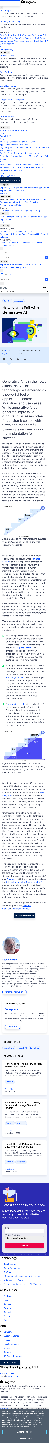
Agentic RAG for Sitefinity (36, 35)
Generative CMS (32, 38)
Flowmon (14, 156)
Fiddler (38, 164)
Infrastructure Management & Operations (22, 1276)
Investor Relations (8, 242)
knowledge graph (16, 704)
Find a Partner (6, 217)
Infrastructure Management (12, 99)
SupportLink (5, 264)
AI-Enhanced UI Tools (9, 164)
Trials (6, 1300)
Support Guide (6, 190)
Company (5, 225)
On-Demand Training (30, 211)
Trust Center (36, 242)
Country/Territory (12, 1235)
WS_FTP (11, 176)
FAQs (18, 205)
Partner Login (36, 217)
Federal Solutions (7, 116)
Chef (10, 153)
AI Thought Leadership (10, 21)
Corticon (35, 142)
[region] (24, 1426)
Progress (11, 879)
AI (1, 7)
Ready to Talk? (22, 267)
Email (7, 1228)
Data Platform (6, 35)
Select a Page (8, 292)
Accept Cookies (24, 1432)
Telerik (28, 147)
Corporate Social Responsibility (26, 234)
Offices (11, 245)
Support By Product (9, 188)
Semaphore (15, 142)
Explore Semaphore (24, 916)
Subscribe (25, 1245)
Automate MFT (11, 171)
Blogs (32, 202)
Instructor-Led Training (10, 211)
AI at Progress (6, 10)
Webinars (36, 199)
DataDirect (25, 142)
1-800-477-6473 (7, 267)
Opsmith (7, 45)
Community (19, 190)
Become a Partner (21, 217)
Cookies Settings (24, 1438)
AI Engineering (6, 49)
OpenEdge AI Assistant (14, 41)
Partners (4, 214)
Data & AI (7, 301)
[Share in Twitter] (10, 358)
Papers (28, 199)
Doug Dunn (9, 1131)
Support (4, 185)
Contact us (10, 1363)
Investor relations (11, 1344)
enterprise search (22, 648)
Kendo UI (36, 147)
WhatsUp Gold (42, 156)
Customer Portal (25, 188)
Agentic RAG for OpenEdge (12, 38)
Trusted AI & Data (8, 130)
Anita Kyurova (10, 1169)
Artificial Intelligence (9, 55)
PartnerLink (16, 264)
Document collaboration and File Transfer (24, 167)
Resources (5, 196)
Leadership (23, 231)
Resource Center (17, 199)
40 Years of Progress (13, 1356)
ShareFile (44, 147)
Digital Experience (8, 86)
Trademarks (5, 1408)
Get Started (12, 1027)
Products (5, 127)
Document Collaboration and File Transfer (22, 1284)
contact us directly (21, 909)
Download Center (41, 188)
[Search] (1, 248)
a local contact (13, 1376)
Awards (7, 1340)
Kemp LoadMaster (27, 156)
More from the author (14, 992)
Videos (44, 199)
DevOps (3, 153)
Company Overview (9, 231)
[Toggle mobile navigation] (2, 283)
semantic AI (22, 1048)
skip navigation (10, 3)
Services (4, 193)
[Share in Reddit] (25, 358)
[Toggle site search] (1, 270)
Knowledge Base (21, 202)
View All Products (10, 180)
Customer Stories (8, 205)
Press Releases (23, 242)
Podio (2, 150)
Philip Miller (9, 1089)
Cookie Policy (32, 1422)
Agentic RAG (18, 35)
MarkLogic (4, 142)
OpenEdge (23, 144)
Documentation (7, 202)
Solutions (5, 52)
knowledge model (14, 677)
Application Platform (9, 144)
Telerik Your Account (31, 264)
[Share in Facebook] (3, 358)
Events (38, 202)
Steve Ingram (9, 959)
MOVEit (9, 150)
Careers (3, 245)
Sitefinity (21, 147)
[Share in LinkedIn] (17, 358)
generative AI (9, 1048)
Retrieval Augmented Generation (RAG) (24, 882)
